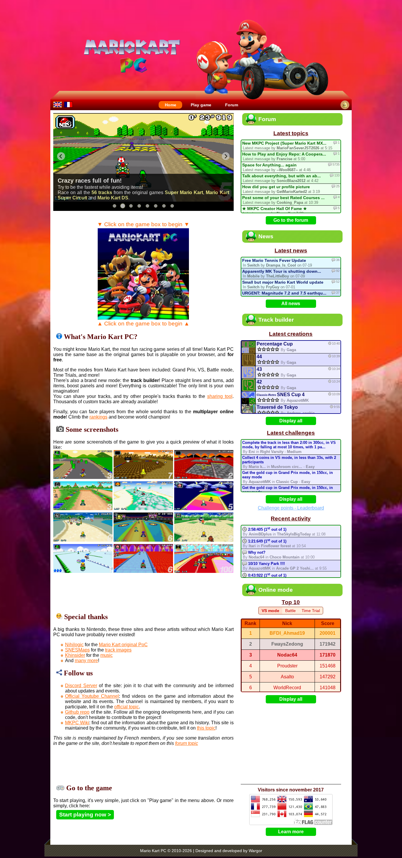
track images (118, 649)
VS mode (270, 610)
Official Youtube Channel (92, 696)
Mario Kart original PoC (123, 644)
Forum (267, 119)
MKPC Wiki (77, 722)
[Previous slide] (61, 156)
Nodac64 (287, 654)
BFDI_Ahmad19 (287, 633)
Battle (290, 610)
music (106, 655)
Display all (290, 420)
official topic (126, 706)
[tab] (114, 206)
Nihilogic (74, 644)
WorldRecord (287, 687)
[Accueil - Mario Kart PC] (68, 104)
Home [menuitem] (170, 105)
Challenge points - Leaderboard (291, 507)
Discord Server (81, 685)
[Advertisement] (160, 592)
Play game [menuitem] (201, 105)
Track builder (276, 320)
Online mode (275, 590)
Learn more (291, 831)
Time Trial (311, 610)
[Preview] (248, 347)
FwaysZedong (287, 644)
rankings (98, 416)
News (265, 236)
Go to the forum (290, 220)
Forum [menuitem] (231, 105)
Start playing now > (85, 814)
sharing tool (219, 396)
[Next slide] (226, 156)
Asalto (287, 676)
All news (290, 303)
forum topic (186, 743)
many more (86, 660)
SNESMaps (77, 649)
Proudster (287, 665)
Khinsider (75, 655)
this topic (206, 727)
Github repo (77, 712)
